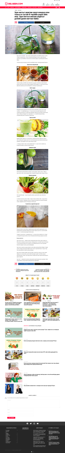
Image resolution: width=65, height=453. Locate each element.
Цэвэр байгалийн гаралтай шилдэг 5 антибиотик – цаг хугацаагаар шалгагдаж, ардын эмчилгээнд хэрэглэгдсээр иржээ (54, 438)
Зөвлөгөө (12, 7)
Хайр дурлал (40, 7)
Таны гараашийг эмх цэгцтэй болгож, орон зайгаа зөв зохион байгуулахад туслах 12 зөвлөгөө (32, 303)
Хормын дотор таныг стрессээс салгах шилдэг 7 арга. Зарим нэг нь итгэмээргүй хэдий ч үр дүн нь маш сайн (13, 320)
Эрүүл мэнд (14, 317)
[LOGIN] (59, 7)
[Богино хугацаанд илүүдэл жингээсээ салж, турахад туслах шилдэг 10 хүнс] (32, 313)
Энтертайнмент (18, 7)
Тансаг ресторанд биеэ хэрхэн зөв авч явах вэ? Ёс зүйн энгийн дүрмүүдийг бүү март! (51, 320)
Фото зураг (35, 7)
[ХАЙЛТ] (57, 7)
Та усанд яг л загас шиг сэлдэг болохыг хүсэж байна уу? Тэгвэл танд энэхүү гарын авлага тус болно (54, 443)
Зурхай (12, 433)
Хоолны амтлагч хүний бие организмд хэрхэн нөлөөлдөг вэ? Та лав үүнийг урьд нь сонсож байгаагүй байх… (13, 303)
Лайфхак (12, 434)
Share (6, 26)
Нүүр (8, 7)
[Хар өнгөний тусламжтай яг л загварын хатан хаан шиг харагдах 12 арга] (13, 389)
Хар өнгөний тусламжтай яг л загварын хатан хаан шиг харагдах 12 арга (39, 385)
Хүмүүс (12, 440)
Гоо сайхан (12, 430)
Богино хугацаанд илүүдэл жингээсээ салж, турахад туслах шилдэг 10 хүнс (40, 340)
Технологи (29, 7)
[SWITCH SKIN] (56, 7)
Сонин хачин (24, 7)
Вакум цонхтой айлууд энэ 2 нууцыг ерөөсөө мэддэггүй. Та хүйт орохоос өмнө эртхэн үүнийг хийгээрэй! (54, 432)
